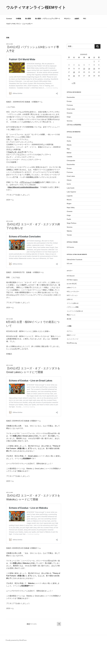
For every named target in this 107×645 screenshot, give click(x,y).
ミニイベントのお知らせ (75, 311)
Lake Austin (70, 188)
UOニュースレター (73, 291)
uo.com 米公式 (71, 283)
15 (94, 68)
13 (84, 68)
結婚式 (77, 18)
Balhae (69, 152)
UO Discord (70, 276)
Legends (70, 196)
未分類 (69, 319)
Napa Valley (71, 207)
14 (89, 68)
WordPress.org (72, 343)
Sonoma (69, 121)
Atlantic (69, 145)
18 (74, 72)
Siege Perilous (71, 223)
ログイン (70, 331)
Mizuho (69, 199)
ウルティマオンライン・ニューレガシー (19, 23)
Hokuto (69, 180)
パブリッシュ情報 (72, 307)
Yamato (69, 235)
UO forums (70, 247)
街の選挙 (28, 18)
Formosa (70, 105)
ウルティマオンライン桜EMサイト (36, 7)
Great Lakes (71, 109)
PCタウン (67, 18)
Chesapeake (71, 160)
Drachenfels (71, 97)
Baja (68, 149)
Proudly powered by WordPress (16, 640)
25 (74, 76)
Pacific (69, 219)
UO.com (69, 263)
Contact (9, 18)
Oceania (69, 113)
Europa (69, 101)
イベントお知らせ (72, 303)
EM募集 (18, 18)
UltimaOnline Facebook (74, 259)
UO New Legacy (72, 280)
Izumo (69, 184)
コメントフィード (72, 339)
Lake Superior (71, 192)
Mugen (69, 203)
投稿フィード (71, 335)
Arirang (69, 137)
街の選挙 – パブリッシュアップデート (47, 18)
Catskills (69, 156)
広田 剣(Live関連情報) (74, 125)
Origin (69, 117)
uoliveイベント (71, 287)
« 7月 (73, 83)
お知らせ (70, 299)
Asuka (69, 141)
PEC (84, 18)
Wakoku (69, 231)
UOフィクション (72, 295)
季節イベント (71, 315)
